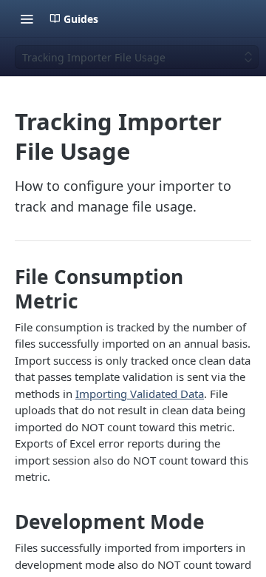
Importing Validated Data (139, 393)
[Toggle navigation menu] (26, 18)
